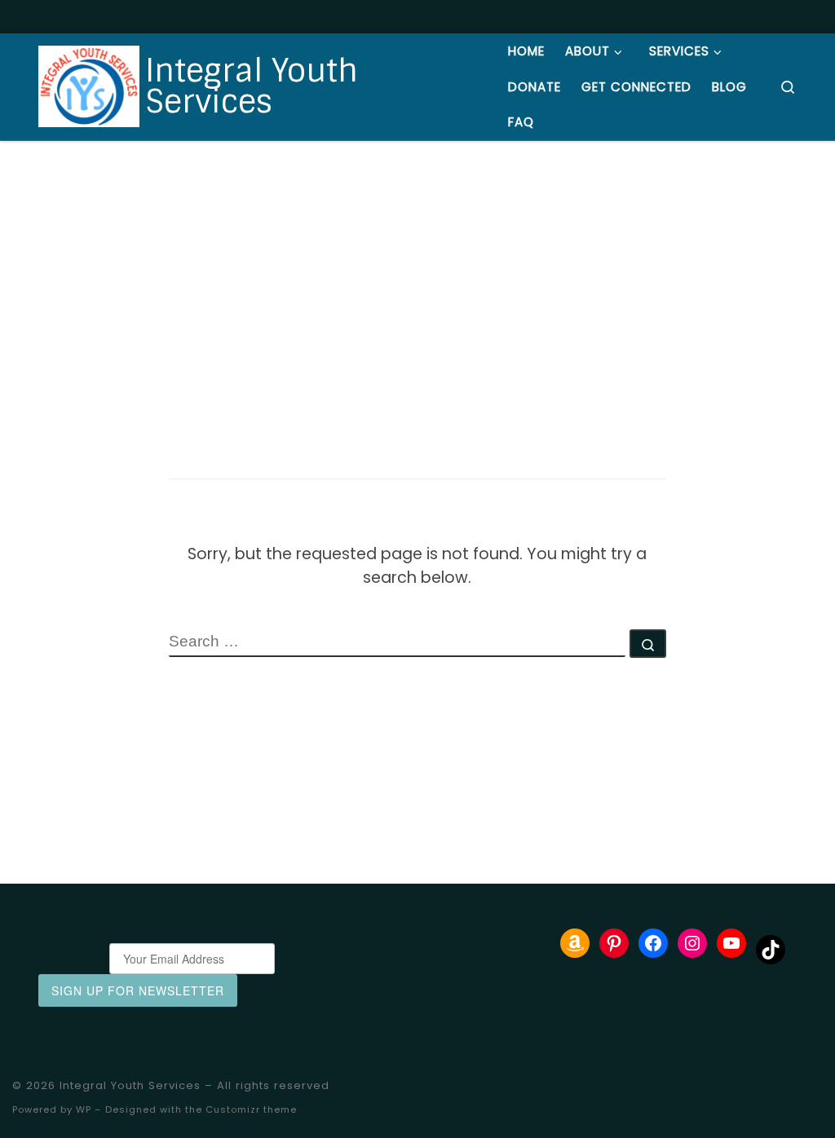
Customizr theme (251, 1109)
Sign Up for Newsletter (137, 990)
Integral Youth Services (130, 1085)
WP (83, 1109)
